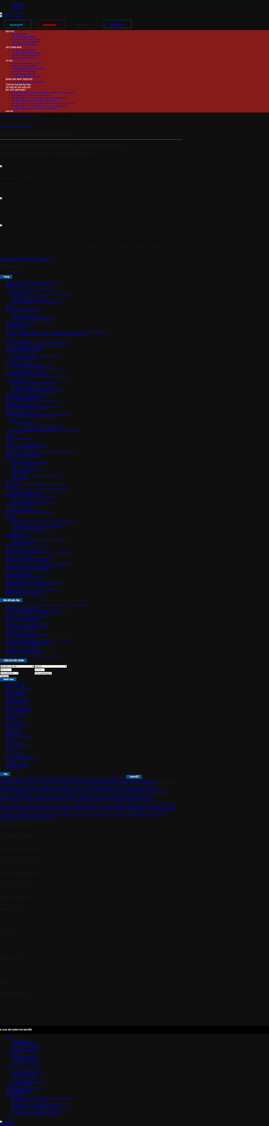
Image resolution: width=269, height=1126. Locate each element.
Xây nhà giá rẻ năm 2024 (18, 544)
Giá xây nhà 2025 (14, 724)
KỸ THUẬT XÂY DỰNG (16, 726)
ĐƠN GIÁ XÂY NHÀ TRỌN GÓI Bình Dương (26, 595)
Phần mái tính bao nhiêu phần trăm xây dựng (28, 642)
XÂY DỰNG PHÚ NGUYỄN (23, 422)
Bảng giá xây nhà (19, 340)
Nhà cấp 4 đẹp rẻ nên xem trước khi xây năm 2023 (36, 475)
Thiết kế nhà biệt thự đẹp (23, 71)
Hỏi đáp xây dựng (14, 433)
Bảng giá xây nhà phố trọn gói (44, 793)
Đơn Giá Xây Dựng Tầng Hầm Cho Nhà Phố (32, 417)
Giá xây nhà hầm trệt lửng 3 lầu (21, 637)
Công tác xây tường (21, 313)
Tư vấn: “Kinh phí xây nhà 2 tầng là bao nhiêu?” (34, 100)
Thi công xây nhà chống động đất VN (24, 618)
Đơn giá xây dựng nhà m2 (18, 574)
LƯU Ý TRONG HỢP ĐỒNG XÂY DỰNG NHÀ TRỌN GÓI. (32, 610)
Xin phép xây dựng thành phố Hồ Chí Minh (38, 428)
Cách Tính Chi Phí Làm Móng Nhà (22, 653)
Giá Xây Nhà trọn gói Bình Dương (19, 813)
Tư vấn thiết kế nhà (15, 753)
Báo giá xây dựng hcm (85, 782)
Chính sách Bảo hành (16, 327)
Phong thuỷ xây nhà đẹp (18, 473)
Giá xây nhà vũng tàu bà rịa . (20, 412)
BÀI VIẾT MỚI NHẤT (16, 90)
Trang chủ (5, 116)
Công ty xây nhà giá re (31, 798)
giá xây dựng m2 (63, 803)
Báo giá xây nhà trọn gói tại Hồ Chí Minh (61, 787)
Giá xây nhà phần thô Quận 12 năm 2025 (31, 366)
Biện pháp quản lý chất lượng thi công (24, 311)
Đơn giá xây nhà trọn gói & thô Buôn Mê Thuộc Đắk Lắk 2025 (36, 582)
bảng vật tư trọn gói (104, 793)
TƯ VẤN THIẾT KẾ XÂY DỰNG (25, 39)
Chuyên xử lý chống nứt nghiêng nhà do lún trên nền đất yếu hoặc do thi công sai (46, 335)
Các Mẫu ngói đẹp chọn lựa (19, 324)
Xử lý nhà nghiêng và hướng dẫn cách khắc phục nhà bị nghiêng (37, 639)
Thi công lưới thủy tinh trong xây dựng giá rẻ (33, 319)
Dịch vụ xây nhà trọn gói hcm (20, 353)
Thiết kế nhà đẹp (19, 478)
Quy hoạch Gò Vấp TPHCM (19, 631)
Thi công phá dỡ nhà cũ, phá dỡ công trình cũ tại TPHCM (34, 491)
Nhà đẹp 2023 (13, 729)
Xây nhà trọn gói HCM (16, 766)
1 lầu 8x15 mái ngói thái (14, 777)
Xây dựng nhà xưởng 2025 (19, 537)
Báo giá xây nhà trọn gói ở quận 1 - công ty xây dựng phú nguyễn (121, 787)
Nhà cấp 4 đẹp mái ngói (23, 358)
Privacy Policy (12, 481)
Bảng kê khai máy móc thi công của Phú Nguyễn (41, 425)
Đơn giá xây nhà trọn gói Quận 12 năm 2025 (33, 388)
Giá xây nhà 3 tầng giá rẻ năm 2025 (29, 297)
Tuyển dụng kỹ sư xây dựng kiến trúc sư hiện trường (36, 526)
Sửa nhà (10, 740)
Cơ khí (9, 337)
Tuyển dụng (11, 518)
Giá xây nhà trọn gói (15, 380)
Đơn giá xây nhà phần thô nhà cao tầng (30, 95)
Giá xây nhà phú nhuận (112, 808)
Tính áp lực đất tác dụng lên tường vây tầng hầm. (30, 513)
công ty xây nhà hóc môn (60, 798)
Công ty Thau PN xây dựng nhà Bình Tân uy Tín (23, 258)
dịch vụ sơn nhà (113, 798)
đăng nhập (14, 272)
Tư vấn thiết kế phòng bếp (18, 756)
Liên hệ (9, 111)
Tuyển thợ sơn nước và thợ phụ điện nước (31, 531)
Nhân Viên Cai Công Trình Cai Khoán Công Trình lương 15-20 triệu (43, 521)
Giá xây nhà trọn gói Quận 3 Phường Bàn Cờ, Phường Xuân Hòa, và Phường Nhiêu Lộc (48, 605)
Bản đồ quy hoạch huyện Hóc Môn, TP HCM (27, 623)
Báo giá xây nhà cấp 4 (7, 127)
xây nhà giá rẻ (117, 813)
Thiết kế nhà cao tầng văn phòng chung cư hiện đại (31, 497)
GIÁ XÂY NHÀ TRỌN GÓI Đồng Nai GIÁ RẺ (26, 409)
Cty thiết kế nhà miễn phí (23, 74)
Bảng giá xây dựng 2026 (18, 292)
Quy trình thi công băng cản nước (27, 316)
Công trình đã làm (14, 716)
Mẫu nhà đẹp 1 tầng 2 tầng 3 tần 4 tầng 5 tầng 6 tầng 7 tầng (36, 566)
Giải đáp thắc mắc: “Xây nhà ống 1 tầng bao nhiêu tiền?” (39, 98)
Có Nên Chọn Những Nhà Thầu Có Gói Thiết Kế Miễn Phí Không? (37, 342)
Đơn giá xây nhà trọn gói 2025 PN (28, 68)
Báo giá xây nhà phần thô (18, 708)
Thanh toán (11, 486)
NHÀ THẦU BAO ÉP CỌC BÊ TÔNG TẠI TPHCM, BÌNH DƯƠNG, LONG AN (41, 451)
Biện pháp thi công (58, 777)
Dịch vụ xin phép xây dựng (19, 361)
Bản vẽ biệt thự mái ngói (131, 793)
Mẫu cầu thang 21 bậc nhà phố (21, 449)
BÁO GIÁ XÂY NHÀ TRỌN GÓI (25, 42)
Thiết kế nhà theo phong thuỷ (20, 505)
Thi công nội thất (14, 742)
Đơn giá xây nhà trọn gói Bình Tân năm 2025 (33, 385)
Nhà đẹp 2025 (13, 732)
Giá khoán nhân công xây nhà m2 (22, 607)
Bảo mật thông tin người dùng (20, 308)
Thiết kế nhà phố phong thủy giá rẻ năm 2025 (33, 502)
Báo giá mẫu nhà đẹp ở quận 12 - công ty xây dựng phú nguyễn (35, 782)
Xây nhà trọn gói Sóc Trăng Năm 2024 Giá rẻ (28, 560)
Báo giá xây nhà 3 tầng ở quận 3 (18, 787)
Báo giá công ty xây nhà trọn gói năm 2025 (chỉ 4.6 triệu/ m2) (41, 295)
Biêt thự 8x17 (37, 777)
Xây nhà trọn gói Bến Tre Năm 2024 (23, 550)
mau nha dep (47, 813)
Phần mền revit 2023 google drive (27, 467)
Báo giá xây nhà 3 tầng (17, 700)
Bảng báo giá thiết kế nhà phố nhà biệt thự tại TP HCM (33, 281)
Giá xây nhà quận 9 (138, 808)
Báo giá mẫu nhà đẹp (16, 692)
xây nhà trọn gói (158, 813)
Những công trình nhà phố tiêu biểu (23, 457)
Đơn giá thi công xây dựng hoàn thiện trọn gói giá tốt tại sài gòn (42, 92)
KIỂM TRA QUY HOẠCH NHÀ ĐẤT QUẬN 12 (27, 626)
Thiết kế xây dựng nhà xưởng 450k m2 (25, 510)
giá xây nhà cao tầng (37, 808)
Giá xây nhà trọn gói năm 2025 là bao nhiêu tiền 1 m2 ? (33, 406)
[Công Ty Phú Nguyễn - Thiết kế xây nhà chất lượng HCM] (11, 15)
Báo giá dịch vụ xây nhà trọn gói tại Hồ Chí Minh (97, 777)
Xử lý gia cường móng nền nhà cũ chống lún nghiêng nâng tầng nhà (39, 563)
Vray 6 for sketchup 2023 (23, 470)
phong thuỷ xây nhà (15, 734)
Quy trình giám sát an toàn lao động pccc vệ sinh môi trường (36, 483)
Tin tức (9, 60)
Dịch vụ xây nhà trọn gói (138, 798)
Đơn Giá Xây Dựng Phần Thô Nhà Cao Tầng (27, 615)
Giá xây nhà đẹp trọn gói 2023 (26, 63)
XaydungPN (16, 24)
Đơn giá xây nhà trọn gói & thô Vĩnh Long (26, 587)
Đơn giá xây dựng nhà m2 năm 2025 (24, 576)
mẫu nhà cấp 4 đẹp (68, 813)
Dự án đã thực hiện (15, 721)
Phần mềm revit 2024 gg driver (26, 465)
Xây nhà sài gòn (137, 813)
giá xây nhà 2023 (141, 803)
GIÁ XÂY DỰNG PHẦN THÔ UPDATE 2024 (26, 372)
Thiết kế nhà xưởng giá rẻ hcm (21, 507)
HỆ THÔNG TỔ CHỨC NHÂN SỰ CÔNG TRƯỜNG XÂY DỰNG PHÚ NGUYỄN (42, 430)
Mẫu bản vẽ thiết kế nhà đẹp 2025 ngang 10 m (34, 289)
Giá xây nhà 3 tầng (118, 803)
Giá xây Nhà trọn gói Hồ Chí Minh (22, 404)
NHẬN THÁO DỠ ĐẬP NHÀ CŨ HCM (23, 454)
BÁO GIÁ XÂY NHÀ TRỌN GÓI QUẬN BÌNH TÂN (34, 382)
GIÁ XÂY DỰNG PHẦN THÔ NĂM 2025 (24, 364)
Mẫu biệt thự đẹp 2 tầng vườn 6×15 (23, 443)
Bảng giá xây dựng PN (13, 793)
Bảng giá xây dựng (15, 287)
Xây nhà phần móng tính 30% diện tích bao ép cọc (30, 655)
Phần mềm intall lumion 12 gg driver (29, 462)
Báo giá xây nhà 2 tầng (17, 697)
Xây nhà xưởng (13, 769)
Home (8, 436)
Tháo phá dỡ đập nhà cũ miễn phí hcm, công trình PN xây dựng (37, 489)
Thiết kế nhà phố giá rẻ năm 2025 (27, 499)
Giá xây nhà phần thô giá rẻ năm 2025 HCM (27, 374)
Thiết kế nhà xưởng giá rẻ (18, 745)
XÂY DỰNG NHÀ (19, 34)
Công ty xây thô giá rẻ (89, 798)
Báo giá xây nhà (109, 782)
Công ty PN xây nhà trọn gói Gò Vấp (23, 348)
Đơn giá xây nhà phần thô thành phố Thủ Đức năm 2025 (39, 377)
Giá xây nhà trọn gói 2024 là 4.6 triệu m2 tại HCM (35, 356)
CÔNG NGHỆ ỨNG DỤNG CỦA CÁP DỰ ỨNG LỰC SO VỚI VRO (35, 345)
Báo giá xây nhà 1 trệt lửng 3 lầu (139, 782)
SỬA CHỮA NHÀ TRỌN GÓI (24, 44)
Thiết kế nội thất (14, 748)
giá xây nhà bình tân (12, 808)
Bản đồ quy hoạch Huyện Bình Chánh (24, 629)
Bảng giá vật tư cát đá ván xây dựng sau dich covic (31, 284)
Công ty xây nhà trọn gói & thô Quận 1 (24, 350)
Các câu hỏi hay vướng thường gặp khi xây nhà (29, 321)
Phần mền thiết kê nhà (94, 813)
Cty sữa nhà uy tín (158, 793)
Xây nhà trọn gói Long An (18, 555)
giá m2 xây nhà (42, 803)
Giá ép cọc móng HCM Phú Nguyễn (23, 650)
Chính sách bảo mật (15, 329)
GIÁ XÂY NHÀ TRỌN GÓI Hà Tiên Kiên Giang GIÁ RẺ (31, 401)
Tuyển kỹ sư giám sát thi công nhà (28, 529)
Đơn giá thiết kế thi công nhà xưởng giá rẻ (26, 571)
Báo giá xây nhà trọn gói (18, 713)
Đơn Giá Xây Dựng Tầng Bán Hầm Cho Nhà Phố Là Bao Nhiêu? (37, 613)
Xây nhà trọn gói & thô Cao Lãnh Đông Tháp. (28, 547)
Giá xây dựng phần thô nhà (90, 803)
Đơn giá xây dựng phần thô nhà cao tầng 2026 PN (36, 303)
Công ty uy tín (8, 798)
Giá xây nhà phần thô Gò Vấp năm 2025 (31, 300)
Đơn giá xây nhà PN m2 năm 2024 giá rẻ (26, 579)
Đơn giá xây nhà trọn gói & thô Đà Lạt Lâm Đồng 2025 (32, 590)
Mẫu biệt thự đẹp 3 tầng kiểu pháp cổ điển (26, 446)
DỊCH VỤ (10, 31)
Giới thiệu (10, 420)
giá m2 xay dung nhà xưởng (16, 803)
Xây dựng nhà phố (15, 534)
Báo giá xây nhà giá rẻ (23, 116)
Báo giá (9, 305)
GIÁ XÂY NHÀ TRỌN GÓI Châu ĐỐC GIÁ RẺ (26, 396)
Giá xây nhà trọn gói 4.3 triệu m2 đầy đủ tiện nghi (30, 393)
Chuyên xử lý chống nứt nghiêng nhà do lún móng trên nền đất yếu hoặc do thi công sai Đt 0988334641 (57, 332)
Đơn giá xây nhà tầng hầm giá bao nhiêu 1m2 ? (27, 819)
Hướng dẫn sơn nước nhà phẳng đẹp (24, 647)
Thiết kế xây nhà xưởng (22, 542)
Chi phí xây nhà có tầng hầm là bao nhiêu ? (27, 634)
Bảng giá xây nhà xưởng (77, 793)
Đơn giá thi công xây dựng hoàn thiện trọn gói (28, 568)
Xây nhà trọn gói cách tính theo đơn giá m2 (27, 645)
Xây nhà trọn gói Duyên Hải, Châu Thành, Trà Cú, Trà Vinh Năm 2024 (39, 552)
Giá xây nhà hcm (61, 808)
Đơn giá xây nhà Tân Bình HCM (21, 621)
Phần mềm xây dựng (16, 459)
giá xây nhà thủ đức (163, 808)
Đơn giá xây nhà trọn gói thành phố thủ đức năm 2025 (38, 390)
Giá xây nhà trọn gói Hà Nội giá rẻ (22, 398)
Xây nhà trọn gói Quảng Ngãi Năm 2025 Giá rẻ (28, 558)
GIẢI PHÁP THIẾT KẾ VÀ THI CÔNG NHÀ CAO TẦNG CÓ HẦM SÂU (38, 414)
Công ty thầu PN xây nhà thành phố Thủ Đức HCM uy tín (28, 261)
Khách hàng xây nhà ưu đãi (19, 438)
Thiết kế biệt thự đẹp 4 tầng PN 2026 (24, 494)
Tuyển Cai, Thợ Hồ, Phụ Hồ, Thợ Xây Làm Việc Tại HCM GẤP (41, 523)
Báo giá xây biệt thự (15, 694)
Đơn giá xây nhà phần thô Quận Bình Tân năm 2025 (37, 369)
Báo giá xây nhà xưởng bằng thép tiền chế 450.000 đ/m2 (39, 539)
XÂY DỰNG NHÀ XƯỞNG (23, 36)
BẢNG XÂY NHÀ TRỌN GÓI (24, 66)
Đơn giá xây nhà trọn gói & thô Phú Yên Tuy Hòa (29, 584)
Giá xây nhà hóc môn (85, 808)
